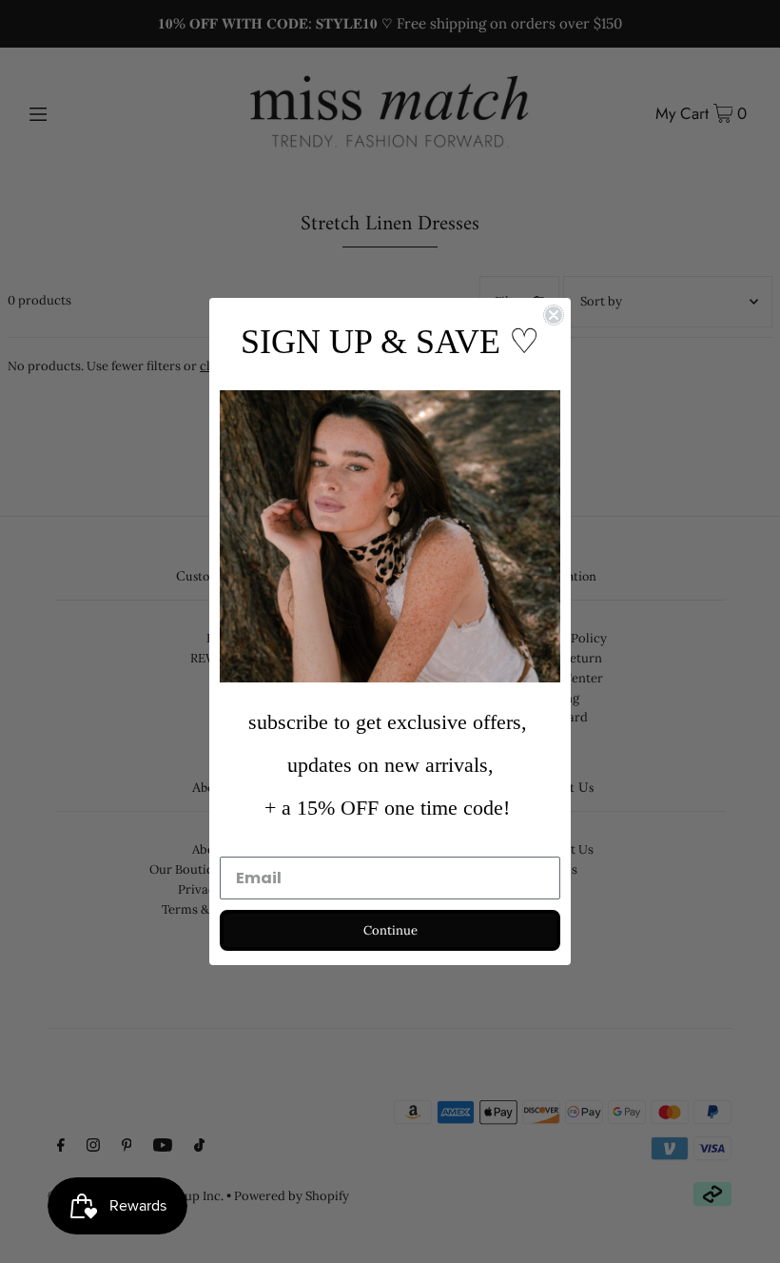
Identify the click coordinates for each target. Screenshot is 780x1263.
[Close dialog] (553, 315)
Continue (390, 930)
